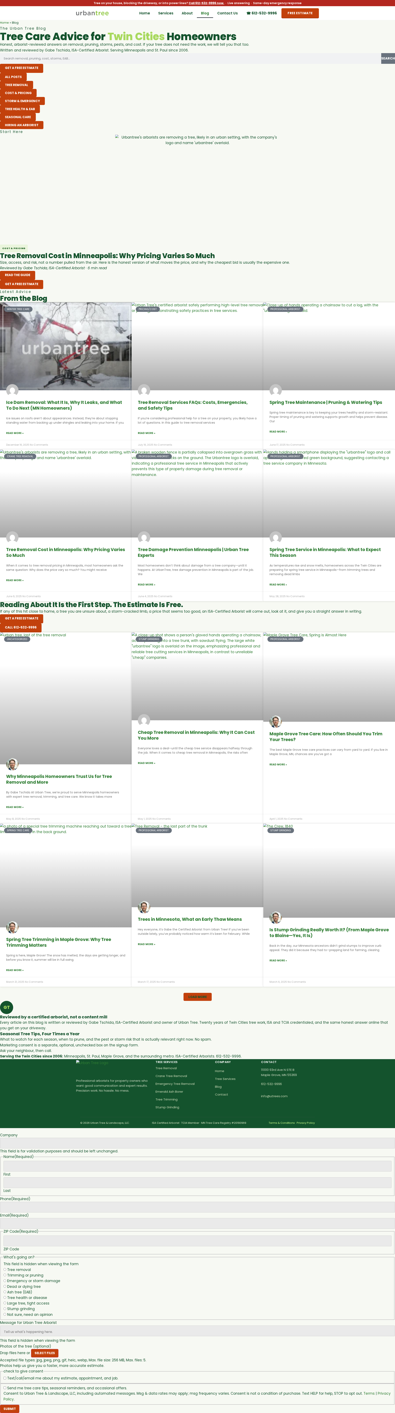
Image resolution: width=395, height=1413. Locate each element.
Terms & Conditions (282, 1123)
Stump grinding (21, 1309)
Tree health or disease (27, 1298)
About (187, 13)
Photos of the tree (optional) (25, 1346)
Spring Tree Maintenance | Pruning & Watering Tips (326, 402)
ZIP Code (11, 1249)
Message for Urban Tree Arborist (28, 1322)
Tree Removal (166, 1068)
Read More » (15, 433)
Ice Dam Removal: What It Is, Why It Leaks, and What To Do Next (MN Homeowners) (64, 405)
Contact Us (227, 13)
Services (165, 13)
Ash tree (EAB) (19, 1292)
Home (144, 13)
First (6, 1174)
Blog (205, 13)
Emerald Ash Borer (169, 1091)
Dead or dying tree (24, 1286)
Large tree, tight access (28, 1303)
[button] (198, 997)
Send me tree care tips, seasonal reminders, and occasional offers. (67, 1388)
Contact (221, 1094)
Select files (45, 1353)
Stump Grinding (167, 1107)
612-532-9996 (271, 1084)
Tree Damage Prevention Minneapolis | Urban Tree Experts (193, 552)
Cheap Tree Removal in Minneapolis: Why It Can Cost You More (196, 735)
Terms (369, 1393)
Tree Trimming (167, 1099)
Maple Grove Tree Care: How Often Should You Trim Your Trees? (326, 737)
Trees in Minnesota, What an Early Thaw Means (190, 919)
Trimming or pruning (25, 1275)
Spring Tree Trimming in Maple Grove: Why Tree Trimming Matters (58, 942)
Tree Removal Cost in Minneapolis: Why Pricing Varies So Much (65, 552)
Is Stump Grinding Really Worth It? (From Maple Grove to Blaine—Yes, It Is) (329, 933)
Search (388, 58)
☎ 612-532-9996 (261, 13)
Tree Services (225, 1079)
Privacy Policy (306, 1123)
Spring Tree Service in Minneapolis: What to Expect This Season (325, 552)
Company (9, 1135)
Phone (15, 1199)
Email (14, 1215)
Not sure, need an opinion (30, 1314)
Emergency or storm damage (33, 1281)
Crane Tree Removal (171, 1076)
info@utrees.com (274, 1096)
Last (7, 1191)
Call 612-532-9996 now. (206, 3)
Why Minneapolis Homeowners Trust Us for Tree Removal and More (59, 779)
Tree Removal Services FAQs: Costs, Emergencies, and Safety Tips (193, 405)
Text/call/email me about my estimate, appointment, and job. (62, 1378)
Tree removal (19, 1270)
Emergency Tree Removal (175, 1084)
